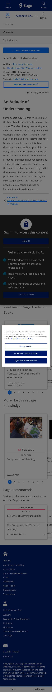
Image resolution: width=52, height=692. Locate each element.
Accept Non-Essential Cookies (26, 353)
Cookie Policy (28, 339)
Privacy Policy (16, 339)
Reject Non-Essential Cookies (26, 360)
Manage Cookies (26, 346)
